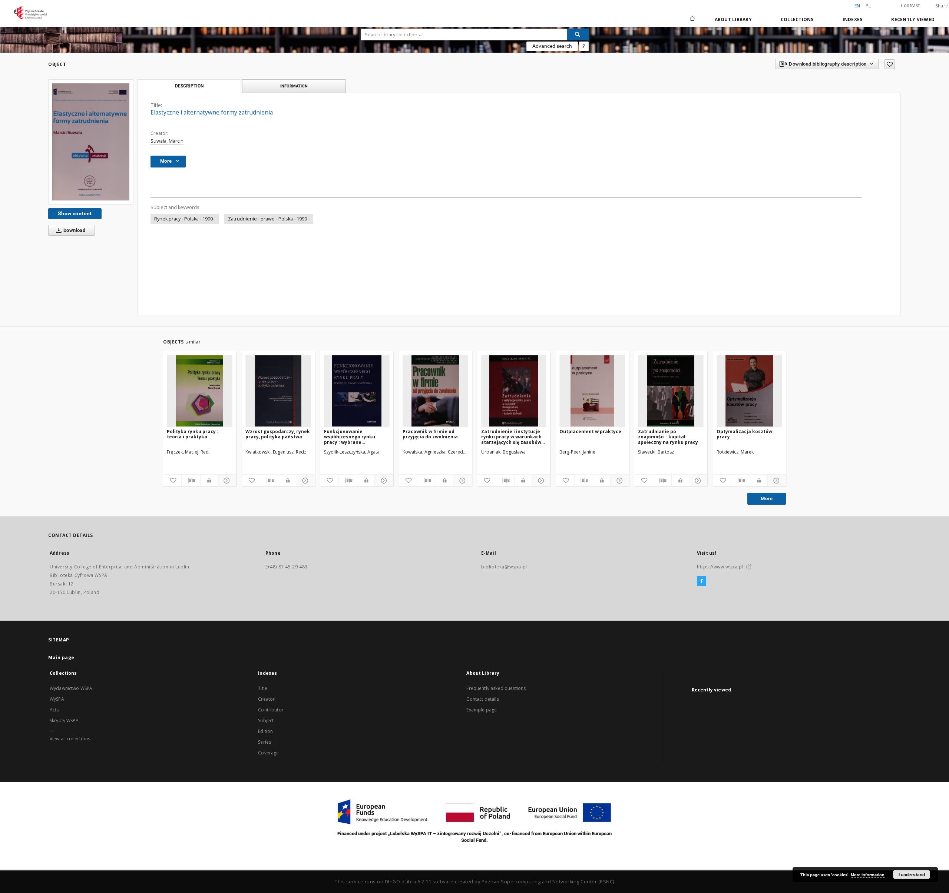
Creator (266, 699)
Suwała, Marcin (167, 141)
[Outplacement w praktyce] (592, 390)
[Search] (578, 34)
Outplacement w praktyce (590, 431)
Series (264, 742)
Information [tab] (294, 86)
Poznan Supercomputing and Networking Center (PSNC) (548, 882)
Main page (61, 657)
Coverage (268, 753)
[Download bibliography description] (191, 480)
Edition (265, 731)
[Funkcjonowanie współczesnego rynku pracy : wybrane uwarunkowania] (356, 390)
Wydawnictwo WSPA (71, 688)
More (767, 498)
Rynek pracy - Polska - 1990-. (184, 219)
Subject (266, 720)
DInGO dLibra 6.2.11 (408, 882)
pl (868, 5)
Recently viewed (913, 19)
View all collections (70, 739)
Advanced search (552, 46)
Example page (481, 710)
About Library (733, 19)
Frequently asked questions (496, 688)
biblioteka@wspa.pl (504, 567)
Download (74, 230)
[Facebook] (701, 581)
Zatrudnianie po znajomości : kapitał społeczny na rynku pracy (668, 436)
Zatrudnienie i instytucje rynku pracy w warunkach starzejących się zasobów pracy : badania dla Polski (511, 436)
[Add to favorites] (889, 64)
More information (867, 874)
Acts (54, 710)
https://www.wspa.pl (720, 567)
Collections (797, 19)
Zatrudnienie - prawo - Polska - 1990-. (269, 219)
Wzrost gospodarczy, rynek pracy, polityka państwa (277, 434)
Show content (75, 213)
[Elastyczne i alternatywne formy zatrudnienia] (90, 141)
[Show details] (226, 480)
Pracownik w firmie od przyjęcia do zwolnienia (430, 434)
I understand (912, 874)
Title (262, 688)
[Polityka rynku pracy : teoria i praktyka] (199, 390)
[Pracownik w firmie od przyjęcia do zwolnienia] (435, 390)
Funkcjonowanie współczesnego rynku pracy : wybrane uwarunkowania (349, 436)
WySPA (57, 699)
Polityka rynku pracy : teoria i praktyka (192, 434)
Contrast (910, 5)
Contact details (482, 699)
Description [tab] (189, 86)
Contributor (271, 710)
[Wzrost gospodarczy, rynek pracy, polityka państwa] (278, 390)
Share (942, 6)
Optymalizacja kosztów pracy (744, 434)
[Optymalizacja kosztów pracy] (749, 390)
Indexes (853, 19)
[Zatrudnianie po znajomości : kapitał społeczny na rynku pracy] (670, 390)
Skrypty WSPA (64, 720)
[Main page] (692, 19)
